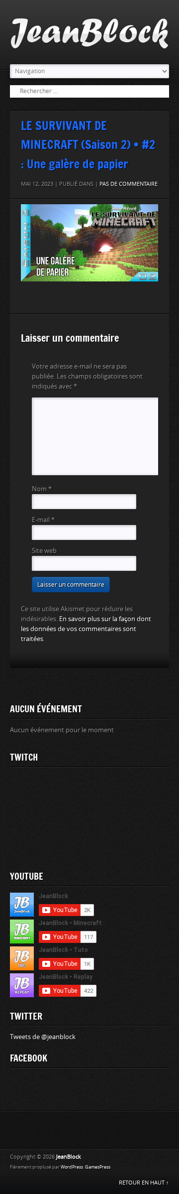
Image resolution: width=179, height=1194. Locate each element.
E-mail (43, 520)
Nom (42, 489)
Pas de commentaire (128, 184)
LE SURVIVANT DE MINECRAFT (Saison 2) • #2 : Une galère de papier (88, 144)
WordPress (72, 1167)
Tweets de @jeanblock (43, 1037)
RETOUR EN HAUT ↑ (144, 1183)
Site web (44, 550)
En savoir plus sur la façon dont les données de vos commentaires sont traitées (86, 629)
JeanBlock (68, 1157)
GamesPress (97, 1167)
